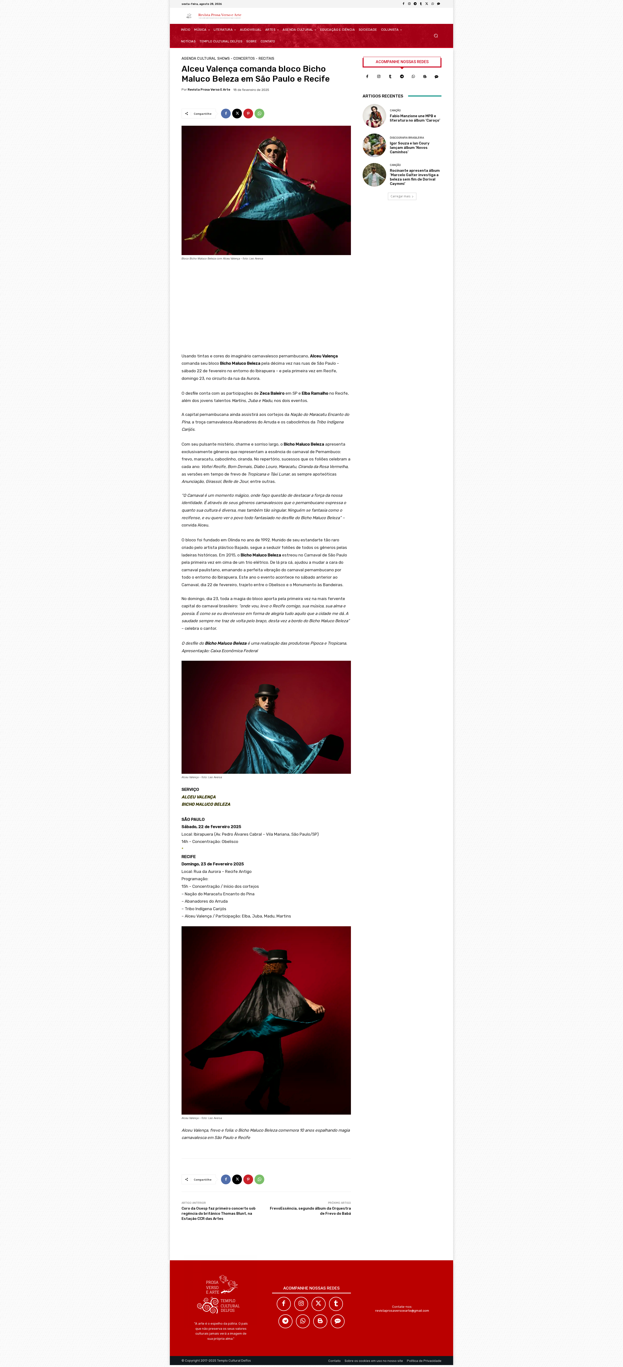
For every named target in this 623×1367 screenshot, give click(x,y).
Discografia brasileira (407, 137)
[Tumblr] (421, 4)
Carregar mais (400, 196)
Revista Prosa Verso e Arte (209, 89)
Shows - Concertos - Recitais (245, 58)
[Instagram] (409, 4)
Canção (395, 110)
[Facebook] (403, 4)
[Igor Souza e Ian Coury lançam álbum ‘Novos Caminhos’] (374, 145)
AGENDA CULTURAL (199, 58)
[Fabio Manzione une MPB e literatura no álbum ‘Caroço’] (374, 116)
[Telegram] (415, 4)
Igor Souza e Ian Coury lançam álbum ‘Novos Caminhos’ (410, 147)
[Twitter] (319, 1304)
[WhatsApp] (433, 4)
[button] (435, 35)
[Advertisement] (266, 308)
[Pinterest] (248, 113)
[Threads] (438, 4)
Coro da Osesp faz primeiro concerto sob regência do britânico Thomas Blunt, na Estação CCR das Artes (219, 1213)
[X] (427, 4)
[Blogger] (425, 76)
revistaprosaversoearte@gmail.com (402, 1310)
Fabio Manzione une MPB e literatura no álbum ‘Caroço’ (415, 118)
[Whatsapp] (413, 76)
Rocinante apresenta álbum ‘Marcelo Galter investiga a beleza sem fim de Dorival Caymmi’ (415, 177)
